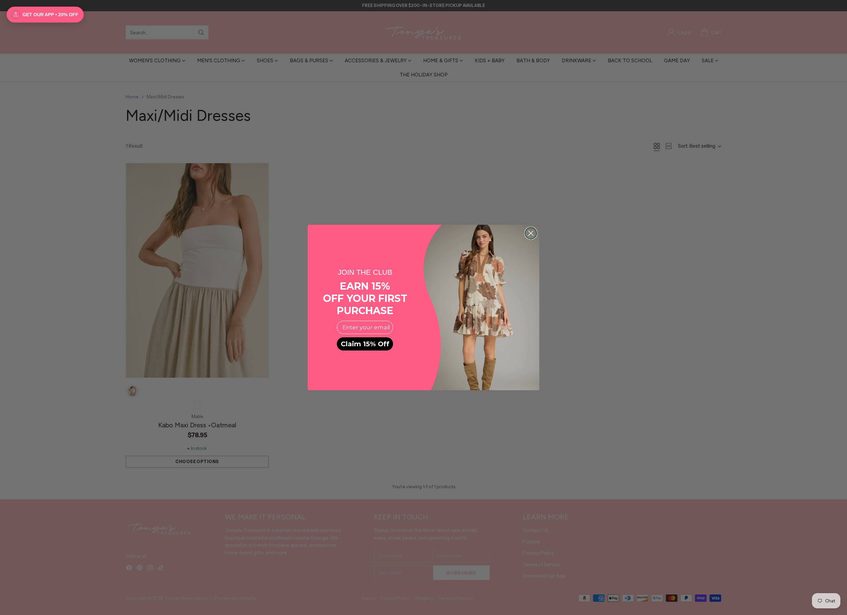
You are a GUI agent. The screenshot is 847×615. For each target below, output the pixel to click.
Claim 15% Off (365, 344)
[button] (45, 15)
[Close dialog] (531, 233)
